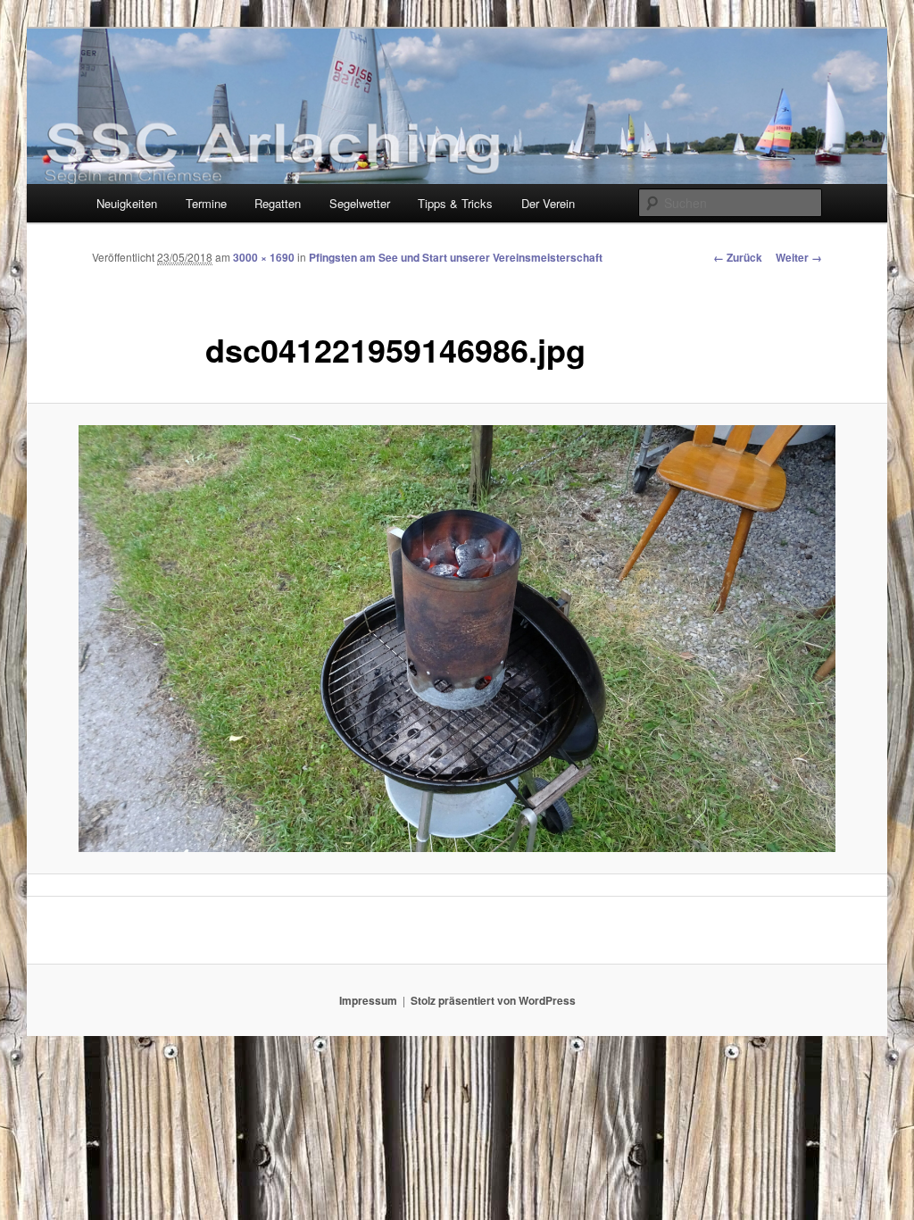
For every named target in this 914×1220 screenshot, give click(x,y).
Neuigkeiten (126, 203)
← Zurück (737, 257)
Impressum (368, 1000)
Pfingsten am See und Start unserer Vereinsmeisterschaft (455, 257)
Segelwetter (359, 203)
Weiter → (799, 257)
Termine (206, 203)
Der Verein (548, 203)
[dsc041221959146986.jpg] (457, 638)
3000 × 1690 (264, 257)
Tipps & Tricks (455, 203)
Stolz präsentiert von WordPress (493, 1000)
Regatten (277, 203)
